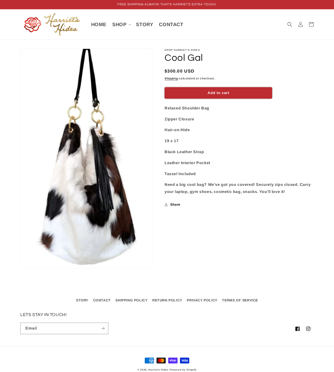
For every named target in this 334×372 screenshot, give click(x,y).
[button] (121, 24)
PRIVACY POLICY (202, 300)
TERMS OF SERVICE (240, 300)
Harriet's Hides (158, 369)
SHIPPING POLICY (131, 300)
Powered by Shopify (183, 369)
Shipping (171, 78)
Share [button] (175, 204)
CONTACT (102, 300)
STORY (82, 300)
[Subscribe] (102, 328)
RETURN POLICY (167, 300)
